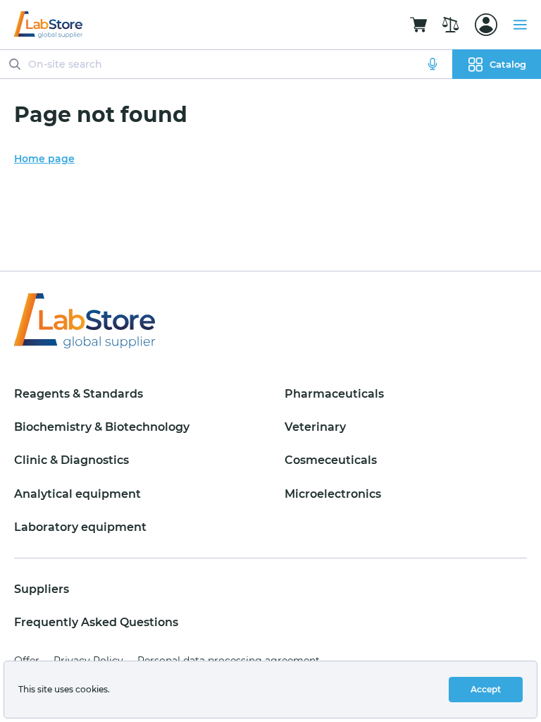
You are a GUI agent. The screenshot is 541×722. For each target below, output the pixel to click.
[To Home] (48, 24)
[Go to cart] (418, 24)
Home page (44, 158)
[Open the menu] (520, 24)
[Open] (486, 24)
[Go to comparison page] (450, 24)
